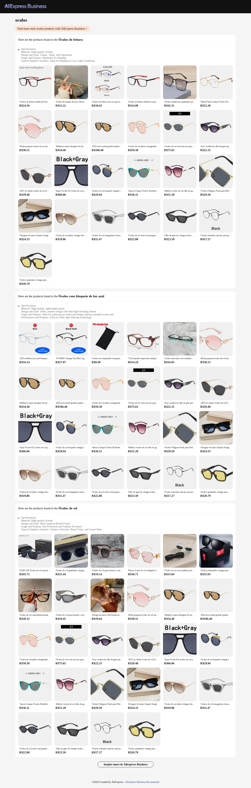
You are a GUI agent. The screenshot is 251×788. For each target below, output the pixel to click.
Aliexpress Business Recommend (142, 782)
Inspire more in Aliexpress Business (126, 764)
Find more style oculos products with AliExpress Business (51, 28)
